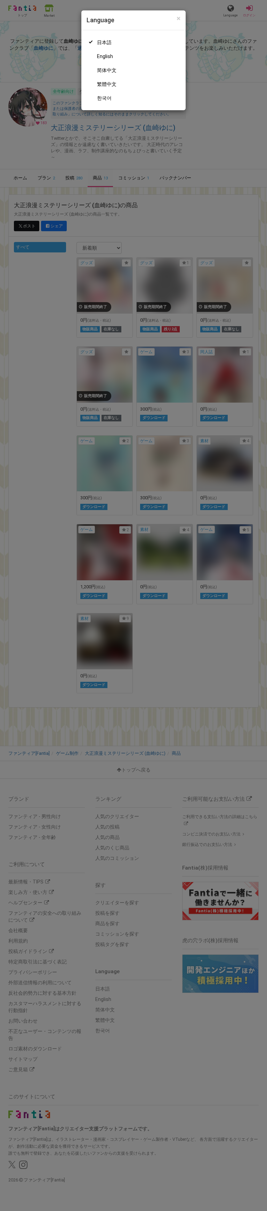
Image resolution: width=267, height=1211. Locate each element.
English (105, 56)
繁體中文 (106, 84)
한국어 (104, 98)
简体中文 (106, 70)
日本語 (104, 42)
